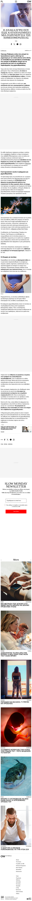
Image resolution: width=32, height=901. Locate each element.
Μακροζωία (3, 747)
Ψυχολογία (18, 878)
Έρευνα (2, 796)
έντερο (28, 184)
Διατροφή (18, 881)
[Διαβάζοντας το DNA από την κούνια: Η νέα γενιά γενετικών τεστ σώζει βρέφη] (16, 630)
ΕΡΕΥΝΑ (5, 444)
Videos (17, 893)
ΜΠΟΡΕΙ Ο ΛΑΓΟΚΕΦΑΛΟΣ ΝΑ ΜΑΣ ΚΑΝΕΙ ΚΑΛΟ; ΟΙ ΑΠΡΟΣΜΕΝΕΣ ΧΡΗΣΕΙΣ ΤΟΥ (14, 800)
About (17, 859)
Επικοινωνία (19, 871)
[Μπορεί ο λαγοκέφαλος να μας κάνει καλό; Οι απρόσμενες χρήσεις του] (16, 776)
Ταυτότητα (18, 861)
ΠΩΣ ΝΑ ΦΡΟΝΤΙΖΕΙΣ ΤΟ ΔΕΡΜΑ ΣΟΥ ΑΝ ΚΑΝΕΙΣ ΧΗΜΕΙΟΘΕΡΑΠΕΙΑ (8, 428)
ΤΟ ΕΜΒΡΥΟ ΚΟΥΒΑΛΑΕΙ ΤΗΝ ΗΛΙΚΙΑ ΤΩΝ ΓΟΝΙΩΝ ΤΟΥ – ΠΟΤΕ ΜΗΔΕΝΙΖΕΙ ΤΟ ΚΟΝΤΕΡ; (16, 751)
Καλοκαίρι (3, 700)
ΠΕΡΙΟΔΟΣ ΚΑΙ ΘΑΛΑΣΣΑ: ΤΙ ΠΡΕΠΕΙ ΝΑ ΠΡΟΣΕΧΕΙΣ (15, 702)
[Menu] (16, 1)
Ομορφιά (2, 431)
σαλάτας (3, 243)
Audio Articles (19, 891)
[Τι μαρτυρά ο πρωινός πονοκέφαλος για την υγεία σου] (16, 825)
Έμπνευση (18, 889)
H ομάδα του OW (20, 863)
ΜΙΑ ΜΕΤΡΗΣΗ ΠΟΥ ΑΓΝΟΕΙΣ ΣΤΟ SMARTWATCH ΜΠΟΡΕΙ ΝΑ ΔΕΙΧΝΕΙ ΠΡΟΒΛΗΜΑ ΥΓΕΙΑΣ (15, 605)
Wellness (18, 880)
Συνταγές (18, 883)
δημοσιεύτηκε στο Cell (21, 178)
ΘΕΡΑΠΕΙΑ (10, 444)
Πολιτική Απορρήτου (21, 865)
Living (17, 887)
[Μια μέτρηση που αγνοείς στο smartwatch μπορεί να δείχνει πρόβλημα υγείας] (16, 581)
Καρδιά (2, 601)
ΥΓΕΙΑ (2, 444)
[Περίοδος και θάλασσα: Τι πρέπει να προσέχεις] (16, 679)
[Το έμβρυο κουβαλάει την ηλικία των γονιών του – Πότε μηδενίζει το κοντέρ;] (16, 727)
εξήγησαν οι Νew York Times (19, 229)
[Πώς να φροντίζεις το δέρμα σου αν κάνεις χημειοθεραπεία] (26, 429)
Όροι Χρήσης (19, 867)
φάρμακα (28, 163)
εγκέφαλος (7, 154)
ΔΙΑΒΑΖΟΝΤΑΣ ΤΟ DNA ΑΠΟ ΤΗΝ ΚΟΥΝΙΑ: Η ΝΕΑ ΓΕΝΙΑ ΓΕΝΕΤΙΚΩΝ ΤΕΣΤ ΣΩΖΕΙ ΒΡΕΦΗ (14, 654)
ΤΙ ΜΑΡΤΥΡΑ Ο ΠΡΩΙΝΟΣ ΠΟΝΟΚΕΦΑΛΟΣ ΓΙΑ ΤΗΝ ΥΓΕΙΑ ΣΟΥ (15, 848)
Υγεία (17, 876)
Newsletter (18, 869)
